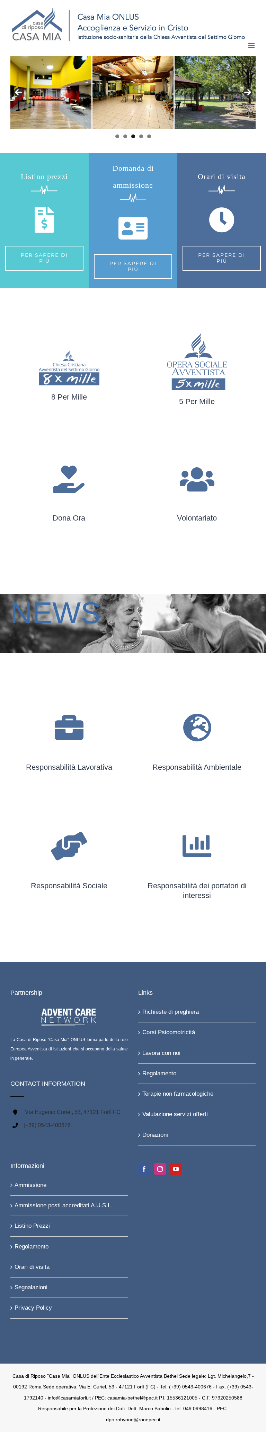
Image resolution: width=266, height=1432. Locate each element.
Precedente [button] (18, 92)
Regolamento (159, 1073)
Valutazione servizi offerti (175, 1114)
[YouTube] (176, 1169)
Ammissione (30, 1185)
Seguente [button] (247, 92)
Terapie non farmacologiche (177, 1094)
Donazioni (155, 1135)
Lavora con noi (161, 1053)
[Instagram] (160, 1169)
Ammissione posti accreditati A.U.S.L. (64, 1205)
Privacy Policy (33, 1307)
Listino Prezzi (32, 1226)
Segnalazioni (31, 1287)
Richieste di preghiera (170, 1012)
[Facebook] (144, 1169)
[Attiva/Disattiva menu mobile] (252, 45)
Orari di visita (32, 1267)
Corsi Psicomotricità (168, 1032)
